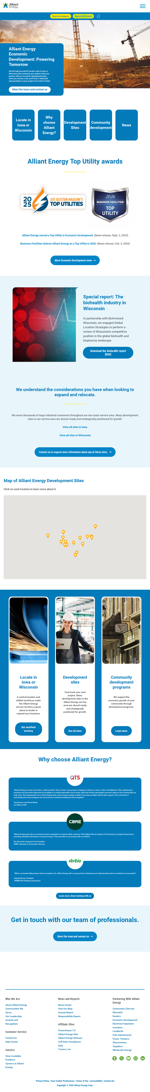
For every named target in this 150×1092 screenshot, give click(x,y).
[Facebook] (114, 1058)
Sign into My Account (83, 16)
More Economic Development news (73, 260)
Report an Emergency (60, 16)
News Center (65, 1005)
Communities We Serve (14, 1010)
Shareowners (120, 1042)
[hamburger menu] (143, 6)
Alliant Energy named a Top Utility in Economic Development (57, 235)
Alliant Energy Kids (68, 1034)
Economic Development (125, 1020)
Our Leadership (13, 1016)
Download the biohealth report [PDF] (108, 352)
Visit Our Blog (65, 1008)
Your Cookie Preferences (62, 1080)
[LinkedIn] (142, 1058)
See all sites (75, 730)
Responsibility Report (69, 1016)
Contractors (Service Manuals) (123, 1010)
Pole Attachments (122, 1035)
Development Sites (75, 125)
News (126, 125)
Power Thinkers (121, 1038)
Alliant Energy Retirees (70, 1038)
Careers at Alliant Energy (14, 1065)
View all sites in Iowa (75, 427)
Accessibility (96, 1080)
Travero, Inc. (64, 1049)
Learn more (121, 730)
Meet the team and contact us (29, 89)
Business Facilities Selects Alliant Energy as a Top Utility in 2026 (58, 243)
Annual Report (65, 1012)
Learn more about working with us (75, 895)
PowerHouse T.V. (67, 1030)
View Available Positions (13, 1058)
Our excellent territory (28, 729)
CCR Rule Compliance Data (69, 1043)
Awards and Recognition (11, 1022)
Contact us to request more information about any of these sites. (73, 452)
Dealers (117, 1016)
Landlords (118, 1031)
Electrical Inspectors (123, 1023)
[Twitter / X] (121, 1058)
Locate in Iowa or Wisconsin (23, 125)
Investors (117, 1027)
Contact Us (11, 1038)
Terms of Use (82, 1080)
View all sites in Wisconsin (75, 435)
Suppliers (118, 1046)
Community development (101, 125)
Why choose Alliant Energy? (49, 125)
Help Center (11, 1041)
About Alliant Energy (16, 1005)
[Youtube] (128, 1058)
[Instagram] (135, 1058)
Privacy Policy (42, 1080)
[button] (92, 538)
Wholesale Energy (122, 1050)
